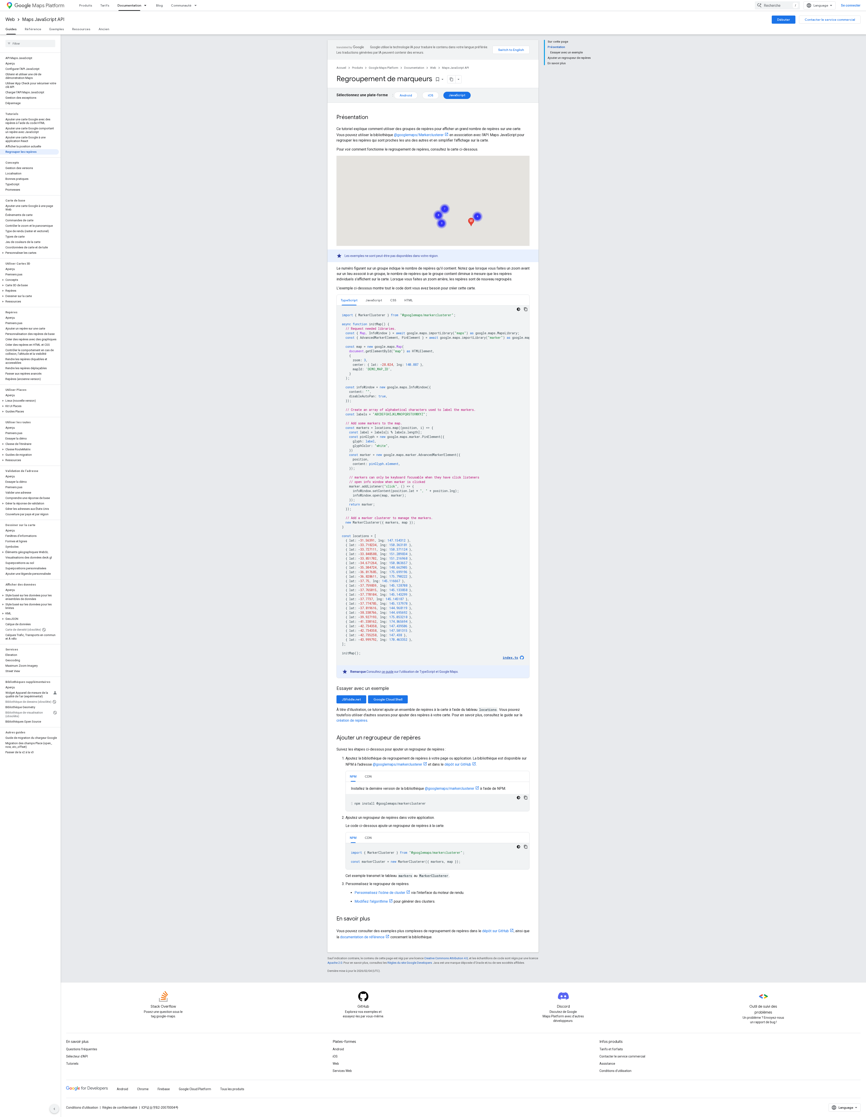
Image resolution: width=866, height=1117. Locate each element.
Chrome (143, 1089)
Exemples (56, 29)
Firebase (164, 1089)
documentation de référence (362, 937)
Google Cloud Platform (195, 1089)
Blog (159, 5)
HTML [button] (408, 300)
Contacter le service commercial (830, 20)
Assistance (607, 1063)
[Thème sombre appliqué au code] (518, 309)
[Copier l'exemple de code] (525, 309)
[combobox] (777, 5)
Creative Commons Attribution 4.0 (446, 958)
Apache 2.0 (334, 962)
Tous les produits (232, 1089)
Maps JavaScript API (43, 19)
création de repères (351, 720)
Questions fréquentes (81, 1049)
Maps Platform (48, 5)
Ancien (104, 29)
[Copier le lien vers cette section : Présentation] (372, 117)
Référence (33, 29)
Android (406, 95)
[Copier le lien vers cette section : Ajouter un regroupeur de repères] (425, 738)
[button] (29, 253)
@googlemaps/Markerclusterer (419, 135)
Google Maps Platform (383, 67)
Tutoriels (72, 1063)
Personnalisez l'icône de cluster (380, 892)
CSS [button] (393, 300)
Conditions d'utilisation (615, 1071)
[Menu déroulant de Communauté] (196, 5)
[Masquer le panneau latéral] (54, 1108)
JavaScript (457, 95)
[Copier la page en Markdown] (451, 79)
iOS (430, 95)
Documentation (129, 5)
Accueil (341, 67)
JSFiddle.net (351, 699)
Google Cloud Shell (387, 699)
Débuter (783, 20)
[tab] (349, 300)
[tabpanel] (433, 492)
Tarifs (104, 5)
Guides (11, 29)
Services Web (342, 1071)
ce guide (388, 671)
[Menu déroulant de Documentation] (146, 5)
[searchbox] (30, 43)
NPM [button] (353, 776)
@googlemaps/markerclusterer (397, 764)
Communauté (181, 5)
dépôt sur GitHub (458, 764)
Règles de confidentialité (119, 1107)
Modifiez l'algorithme (371, 901)
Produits (85, 5)
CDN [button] (368, 776)
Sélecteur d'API (77, 1056)
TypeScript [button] (349, 300)
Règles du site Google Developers (409, 962)
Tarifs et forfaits (611, 1049)
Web (10, 19)
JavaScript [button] (374, 300)
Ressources (81, 29)
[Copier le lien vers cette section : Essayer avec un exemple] (394, 688)
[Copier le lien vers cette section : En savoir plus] (374, 919)
